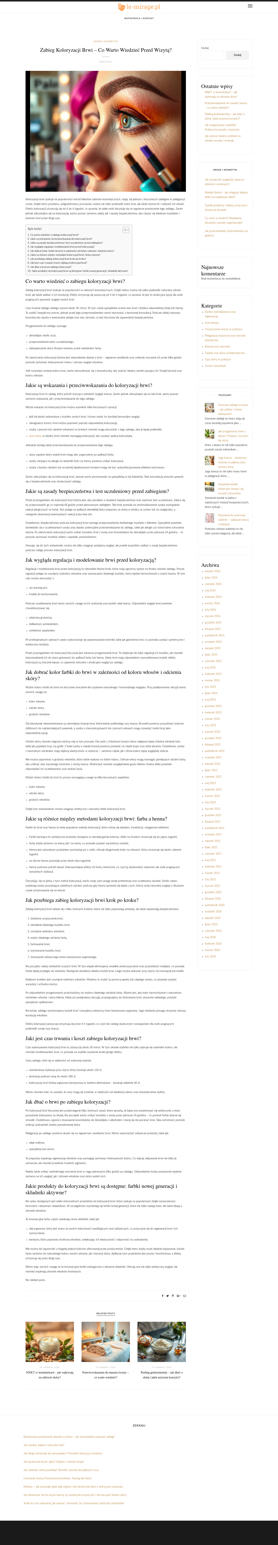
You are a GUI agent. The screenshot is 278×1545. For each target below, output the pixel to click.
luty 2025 (210, 687)
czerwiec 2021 (213, 854)
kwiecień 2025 (213, 674)
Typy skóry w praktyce (218, 359)
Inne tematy (212, 323)
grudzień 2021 (213, 815)
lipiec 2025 (211, 655)
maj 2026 (210, 590)
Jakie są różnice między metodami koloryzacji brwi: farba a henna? (65, 255)
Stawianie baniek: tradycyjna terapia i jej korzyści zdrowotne (230, 489)
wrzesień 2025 (213, 642)
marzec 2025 (212, 680)
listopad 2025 (213, 629)
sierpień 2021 (213, 841)
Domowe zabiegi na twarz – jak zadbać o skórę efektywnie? (233, 410)
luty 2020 (210, 956)
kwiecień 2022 (213, 789)
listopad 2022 (213, 744)
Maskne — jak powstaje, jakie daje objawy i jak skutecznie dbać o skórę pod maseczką (73, 1487)
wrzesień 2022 (213, 757)
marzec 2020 (212, 950)
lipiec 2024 (211, 693)
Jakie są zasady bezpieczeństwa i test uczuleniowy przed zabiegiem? (66, 243)
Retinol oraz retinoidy (217, 346)
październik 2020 (214, 905)
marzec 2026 (212, 603)
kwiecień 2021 (213, 866)
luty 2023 (210, 725)
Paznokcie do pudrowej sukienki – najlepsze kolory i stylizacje (233, 520)
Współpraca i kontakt (139, 18)
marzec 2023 (212, 719)
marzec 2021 (212, 873)
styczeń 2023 (212, 732)
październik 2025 (214, 635)
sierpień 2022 (213, 764)
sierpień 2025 (213, 648)
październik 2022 (214, 751)
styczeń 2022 (212, 809)
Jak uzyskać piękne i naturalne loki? (43, 1445)
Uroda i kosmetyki (106, 41)
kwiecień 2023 (213, 712)
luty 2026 (210, 610)
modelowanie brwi (95, 559)
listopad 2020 (213, 899)
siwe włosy (35, 436)
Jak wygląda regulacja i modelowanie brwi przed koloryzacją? (62, 247)
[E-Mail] (184, 1296)
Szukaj (205, 48)
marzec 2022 (212, 796)
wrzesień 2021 (213, 834)
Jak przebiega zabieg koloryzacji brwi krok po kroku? (58, 259)
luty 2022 (210, 802)
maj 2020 (210, 937)
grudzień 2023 (213, 706)
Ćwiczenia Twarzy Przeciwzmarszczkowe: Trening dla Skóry (57, 1478)
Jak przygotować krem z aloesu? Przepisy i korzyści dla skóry (233, 436)
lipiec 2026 (211, 577)
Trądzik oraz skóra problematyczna (225, 353)
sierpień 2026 (213, 571)
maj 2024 (210, 699)
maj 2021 (210, 860)
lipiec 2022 (211, 770)
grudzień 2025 (213, 622)
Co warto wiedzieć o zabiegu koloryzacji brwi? (54, 235)
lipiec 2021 (211, 847)
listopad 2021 (213, 821)
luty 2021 (210, 879)
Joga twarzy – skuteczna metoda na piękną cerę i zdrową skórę (232, 462)
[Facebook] (162, 1296)
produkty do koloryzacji (63, 1185)
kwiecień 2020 (213, 943)
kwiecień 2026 (213, 597)
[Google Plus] (178, 1296)
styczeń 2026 (212, 616)
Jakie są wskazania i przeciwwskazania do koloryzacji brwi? (61, 239)
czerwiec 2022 (213, 777)
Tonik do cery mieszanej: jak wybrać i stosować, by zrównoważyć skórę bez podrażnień (73, 1503)
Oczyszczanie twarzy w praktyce (223, 329)
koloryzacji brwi (105, 280)
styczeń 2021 (212, 886)
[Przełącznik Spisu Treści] (124, 230)
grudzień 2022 (213, 738)
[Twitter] (167, 1296)
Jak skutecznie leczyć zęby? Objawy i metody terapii (53, 1462)
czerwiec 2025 (213, 661)
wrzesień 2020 (213, 911)
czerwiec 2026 (213, 584)
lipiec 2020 (211, 924)
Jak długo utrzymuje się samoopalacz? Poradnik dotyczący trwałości (62, 1453)
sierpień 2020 (213, 918)
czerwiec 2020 (213, 931)
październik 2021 (214, 828)
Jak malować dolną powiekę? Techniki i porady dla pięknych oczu (61, 1470)
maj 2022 (210, 783)
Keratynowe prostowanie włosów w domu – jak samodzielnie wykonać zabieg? (69, 1437)
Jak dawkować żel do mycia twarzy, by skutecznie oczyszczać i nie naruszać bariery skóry (75, 1495)
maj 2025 (210, 667)
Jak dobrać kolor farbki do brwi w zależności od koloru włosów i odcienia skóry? (72, 251)
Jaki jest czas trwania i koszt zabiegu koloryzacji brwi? (58, 263)
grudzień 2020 (213, 892)
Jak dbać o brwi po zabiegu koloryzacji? (50, 267)
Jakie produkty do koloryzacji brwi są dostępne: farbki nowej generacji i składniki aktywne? (80, 271)
